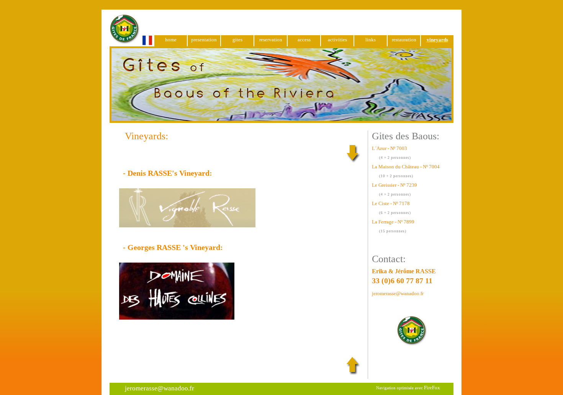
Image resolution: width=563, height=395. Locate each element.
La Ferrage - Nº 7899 (393, 222)
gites (237, 39)
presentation (204, 39)
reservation (270, 39)
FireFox (432, 387)
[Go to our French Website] (131, 43)
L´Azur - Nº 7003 (389, 148)
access (304, 39)
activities (337, 39)
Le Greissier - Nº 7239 (394, 185)
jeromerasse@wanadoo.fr (398, 293)
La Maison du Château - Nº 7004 (406, 167)
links (370, 39)
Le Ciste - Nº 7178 (391, 203)
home (171, 39)
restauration (404, 39)
